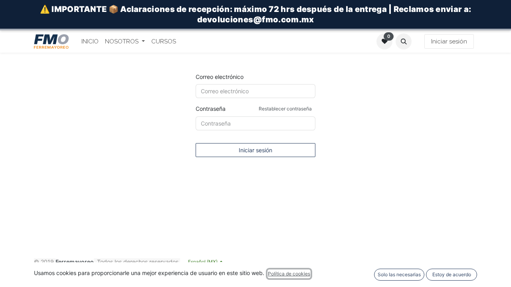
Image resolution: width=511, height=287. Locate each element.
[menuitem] (90, 41)
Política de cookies (289, 274)
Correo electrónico (220, 76)
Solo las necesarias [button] (399, 274)
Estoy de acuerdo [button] (451, 274)
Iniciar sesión (449, 41)
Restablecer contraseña (285, 109)
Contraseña (254, 108)
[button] (404, 41)
